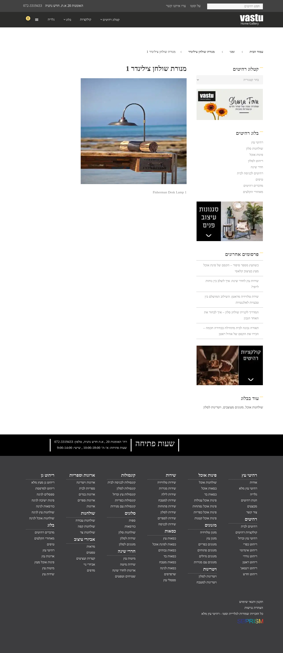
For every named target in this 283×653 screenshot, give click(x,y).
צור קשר (251, 512)
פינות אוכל (256, 154)
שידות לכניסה (167, 524)
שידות (171, 475)
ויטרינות (209, 569)
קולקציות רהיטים (246, 532)
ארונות (91, 506)
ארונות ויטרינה (85, 482)
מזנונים (210, 525)
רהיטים (251, 519)
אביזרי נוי (89, 564)
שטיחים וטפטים (125, 576)
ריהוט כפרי (250, 544)
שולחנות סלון (254, 148)
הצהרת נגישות (254, 607)
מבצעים (252, 506)
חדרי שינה (127, 551)
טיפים (259, 179)
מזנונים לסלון (127, 544)
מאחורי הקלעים (253, 192)
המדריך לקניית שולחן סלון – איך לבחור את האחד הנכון (231, 315)
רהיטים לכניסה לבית (250, 173)
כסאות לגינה (168, 568)
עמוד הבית (256, 51)
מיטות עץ (129, 558)
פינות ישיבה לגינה (43, 500)
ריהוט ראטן (250, 562)
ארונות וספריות (82, 475)
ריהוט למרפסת (44, 488)
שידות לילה (168, 494)
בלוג (51, 525)
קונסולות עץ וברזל (124, 494)
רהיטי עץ (257, 142)
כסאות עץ (169, 538)
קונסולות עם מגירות (123, 506)
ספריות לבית (87, 488)
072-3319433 (32, 6)
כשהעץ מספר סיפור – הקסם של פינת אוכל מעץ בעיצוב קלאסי (231, 268)
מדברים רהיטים (253, 185)
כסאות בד (170, 556)
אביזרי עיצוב (84, 539)
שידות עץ (48, 574)
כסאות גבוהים (167, 550)
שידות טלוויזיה (166, 482)
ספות (132, 520)
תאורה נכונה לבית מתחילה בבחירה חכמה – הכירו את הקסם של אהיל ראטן (231, 331)
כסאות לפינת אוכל (164, 544)
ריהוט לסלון (255, 161)
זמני (232, 51)
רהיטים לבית (249, 526)
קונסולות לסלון (126, 488)
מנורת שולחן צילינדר (201, 51)
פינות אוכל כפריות (205, 512)
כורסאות (130, 526)
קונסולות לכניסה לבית (122, 482)
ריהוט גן (47, 475)
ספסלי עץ (169, 580)
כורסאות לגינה (45, 506)
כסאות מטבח (167, 562)
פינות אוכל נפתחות (204, 506)
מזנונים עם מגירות (205, 562)
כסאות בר (210, 494)
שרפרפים (170, 574)
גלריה (253, 494)
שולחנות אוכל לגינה (41, 518)
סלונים (130, 513)
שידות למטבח (167, 500)
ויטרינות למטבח (206, 582)
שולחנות (88, 513)
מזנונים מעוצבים (233, 407)
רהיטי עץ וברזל (247, 538)
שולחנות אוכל (254, 407)
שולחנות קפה (86, 526)
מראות (91, 546)
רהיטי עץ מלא (248, 488)
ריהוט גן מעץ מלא (42, 482)
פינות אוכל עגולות (205, 500)
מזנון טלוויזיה (208, 532)
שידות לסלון (168, 512)
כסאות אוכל (208, 488)
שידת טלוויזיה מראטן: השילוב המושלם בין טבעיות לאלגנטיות (232, 299)
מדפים (91, 570)
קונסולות (128, 475)
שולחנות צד (87, 532)
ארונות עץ (48, 556)
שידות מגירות (167, 488)
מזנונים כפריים (207, 544)
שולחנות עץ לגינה (43, 512)
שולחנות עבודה (85, 520)
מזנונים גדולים (207, 556)
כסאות (170, 531)
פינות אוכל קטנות (205, 518)
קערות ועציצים (85, 558)
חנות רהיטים (249, 500)
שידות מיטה (128, 564)
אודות (253, 482)
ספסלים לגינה (45, 494)
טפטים (90, 552)
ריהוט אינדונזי (248, 550)
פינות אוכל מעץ (44, 562)
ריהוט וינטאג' (248, 568)
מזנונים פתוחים (206, 550)
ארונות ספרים (86, 500)
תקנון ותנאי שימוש (251, 602)
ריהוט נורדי (250, 556)
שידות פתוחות (167, 506)
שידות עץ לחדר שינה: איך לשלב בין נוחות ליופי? (232, 284)
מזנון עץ (211, 538)
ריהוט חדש (250, 574)
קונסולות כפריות (125, 500)
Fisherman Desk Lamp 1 (170, 192)
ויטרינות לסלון (212, 407)
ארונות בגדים (87, 494)
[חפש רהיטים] (212, 6)
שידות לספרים (167, 518)
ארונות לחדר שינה (124, 570)
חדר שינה (257, 167)
